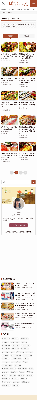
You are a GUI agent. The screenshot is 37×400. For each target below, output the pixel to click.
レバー (17, 365)
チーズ (5, 358)
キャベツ (25, 348)
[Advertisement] (18, 256)
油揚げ (21, 375)
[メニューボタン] (33, 3)
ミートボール (7, 365)
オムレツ (6, 348)
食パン (16, 382)
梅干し (13, 375)
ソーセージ (27, 355)
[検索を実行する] (33, 182)
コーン (29, 352)
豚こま (30, 375)
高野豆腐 (25, 382)
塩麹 (21, 372)
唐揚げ (14, 372)
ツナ (26, 358)
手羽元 (30, 372)
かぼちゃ (25, 338)
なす (24, 342)
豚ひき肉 (6, 378)
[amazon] (30, 231)
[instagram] (13, 231)
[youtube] (27, 231)
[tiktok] (16, 231)
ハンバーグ (15, 362)
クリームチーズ (8, 352)
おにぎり (6, 338)
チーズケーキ (16, 358)
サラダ (5, 355)
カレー (15, 348)
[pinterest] (23, 231)
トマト (5, 362)
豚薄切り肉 (6, 382)
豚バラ (15, 378)
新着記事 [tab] (10, 36)
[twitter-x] (9, 231)
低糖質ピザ (22, 368)
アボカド (26, 345)
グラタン (20, 352)
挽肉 (4, 375)
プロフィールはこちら (18, 225)
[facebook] (6, 231)
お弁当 (15, 338)
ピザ (24, 362)
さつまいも (15, 342)
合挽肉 (5, 372)
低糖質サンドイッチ (9, 368)
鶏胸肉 (16, 385)
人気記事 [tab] (26, 36)
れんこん (15, 345)
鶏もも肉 (6, 385)
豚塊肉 (24, 378)
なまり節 (6, 345)
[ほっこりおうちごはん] (18, 3)
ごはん (5, 342)
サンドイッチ (16, 355)
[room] (20, 231)
